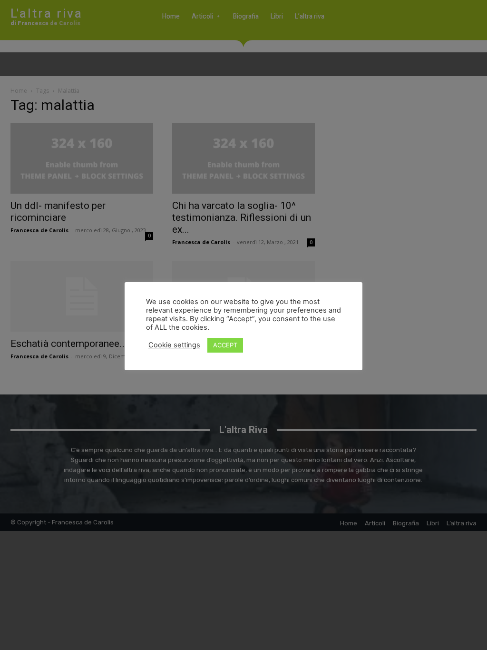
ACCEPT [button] (225, 345)
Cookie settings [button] (174, 345)
